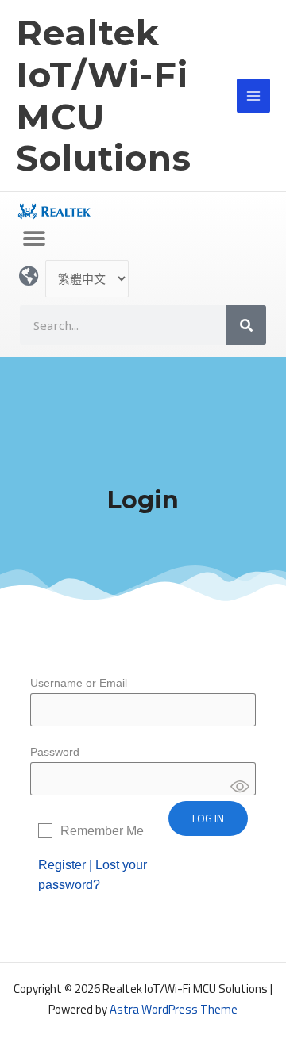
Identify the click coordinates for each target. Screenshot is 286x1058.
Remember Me (102, 831)
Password (54, 752)
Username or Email (78, 683)
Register (62, 865)
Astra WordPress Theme (174, 1009)
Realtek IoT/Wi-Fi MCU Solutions (103, 95)
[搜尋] (246, 325)
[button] (34, 238)
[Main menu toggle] (254, 96)
